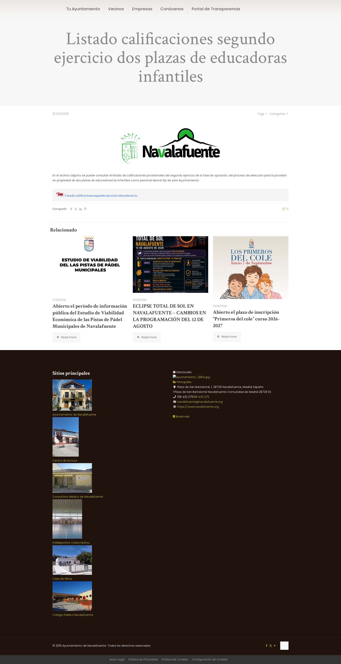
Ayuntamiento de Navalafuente (74, 415)
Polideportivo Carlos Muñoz (71, 543)
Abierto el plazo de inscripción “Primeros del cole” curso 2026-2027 (246, 319)
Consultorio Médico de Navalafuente (77, 497)
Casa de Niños (62, 579)
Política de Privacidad (143, 659)
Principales (183, 382)
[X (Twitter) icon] (270, 645)
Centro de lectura (64, 461)
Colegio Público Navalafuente (72, 615)
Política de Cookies (175, 659)
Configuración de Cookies (210, 659)
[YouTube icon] (274, 645)
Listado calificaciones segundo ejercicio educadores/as (101, 196)
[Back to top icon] (284, 646)
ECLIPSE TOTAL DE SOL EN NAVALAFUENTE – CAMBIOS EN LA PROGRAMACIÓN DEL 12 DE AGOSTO (169, 316)
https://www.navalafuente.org (198, 407)
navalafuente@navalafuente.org (200, 402)
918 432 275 (201, 397)
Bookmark (182, 417)
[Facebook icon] (266, 645)
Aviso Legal (117, 659)
